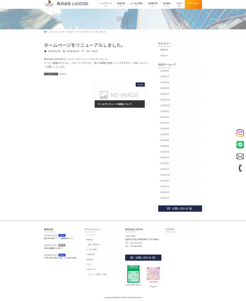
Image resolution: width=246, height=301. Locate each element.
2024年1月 (164, 169)
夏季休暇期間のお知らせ (53, 248)
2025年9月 (164, 111)
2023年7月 (164, 186)
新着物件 (164, 49)
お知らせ (63, 74)
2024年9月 (164, 134)
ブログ (88, 264)
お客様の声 (90, 254)
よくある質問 (91, 249)
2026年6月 (164, 82)
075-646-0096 (136, 242)
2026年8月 (164, 70)
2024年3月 (164, 163)
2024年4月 (164, 157)
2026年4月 (164, 88)
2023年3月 (164, 197)
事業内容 (89, 239)
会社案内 (89, 259)
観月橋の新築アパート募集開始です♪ (58, 238)
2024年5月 (164, 151)
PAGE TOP (238, 289)
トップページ (91, 234)
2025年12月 (165, 99)
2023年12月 (165, 174)
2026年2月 (164, 93)
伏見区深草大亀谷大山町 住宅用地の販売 (60, 258)
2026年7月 (164, 76)
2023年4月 (164, 192)
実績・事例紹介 (94, 244)
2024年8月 (164, 140)
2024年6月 (164, 145)
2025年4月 (164, 128)
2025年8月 (164, 117)
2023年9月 (164, 180)
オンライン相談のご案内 (97, 274)
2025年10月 (165, 105)
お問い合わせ (91, 269)
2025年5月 (164, 122)
